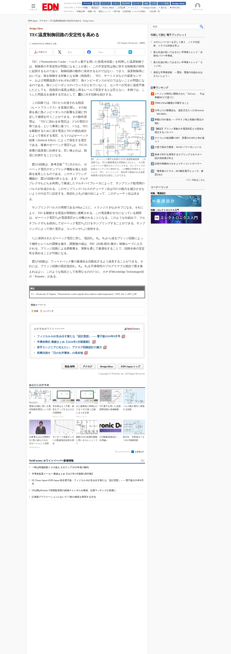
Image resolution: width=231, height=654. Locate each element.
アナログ (43, 21)
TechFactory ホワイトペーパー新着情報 (51, 460)
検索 (201, 26)
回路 (36, 311)
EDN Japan (32, 21)
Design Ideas (106, 366)
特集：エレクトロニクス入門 (165, 210)
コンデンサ (48, 311)
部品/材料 (70, 366)
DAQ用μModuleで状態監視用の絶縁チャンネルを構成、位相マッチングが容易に (74, 490)
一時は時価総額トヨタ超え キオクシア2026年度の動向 (60, 467)
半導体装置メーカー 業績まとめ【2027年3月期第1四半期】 (63, 473)
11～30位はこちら (196, 180)
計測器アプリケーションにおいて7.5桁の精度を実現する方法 (64, 496)
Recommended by (123, 451)
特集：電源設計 (158, 193)
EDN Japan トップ (130, 366)
